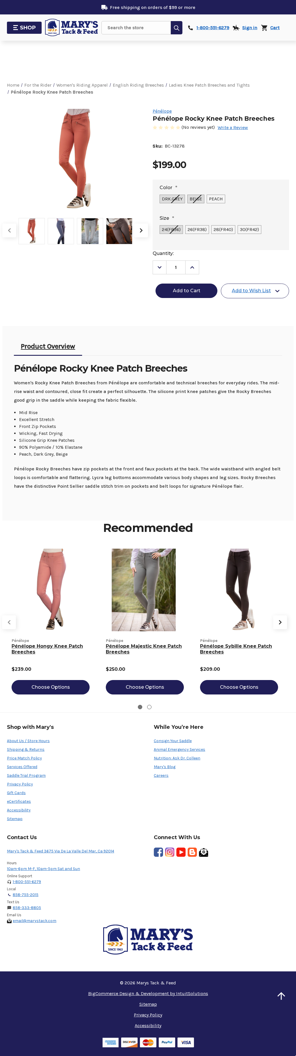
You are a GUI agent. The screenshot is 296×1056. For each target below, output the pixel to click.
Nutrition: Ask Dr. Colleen (177, 758)
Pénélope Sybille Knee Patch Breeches (236, 649)
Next (141, 230)
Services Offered (22, 766)
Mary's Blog (164, 766)
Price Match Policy (24, 758)
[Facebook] (158, 852)
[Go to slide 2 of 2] (149, 707)
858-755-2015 (25, 894)
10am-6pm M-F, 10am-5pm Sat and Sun (43, 868)
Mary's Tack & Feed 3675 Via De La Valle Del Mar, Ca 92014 (60, 851)
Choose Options (51, 687)
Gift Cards (16, 792)
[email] (203, 852)
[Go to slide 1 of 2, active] (140, 707)
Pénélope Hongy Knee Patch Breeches (47, 649)
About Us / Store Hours (28, 740)
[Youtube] (181, 852)
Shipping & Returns (26, 749)
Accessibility (19, 810)
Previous (9, 230)
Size (167, 218)
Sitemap (15, 818)
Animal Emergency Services (179, 749)
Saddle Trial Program (26, 775)
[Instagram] (169, 852)
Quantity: (163, 253)
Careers (161, 775)
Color (168, 187)
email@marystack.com (34, 920)
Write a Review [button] (233, 127)
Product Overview (48, 346)
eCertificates (19, 801)
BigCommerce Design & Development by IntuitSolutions (148, 993)
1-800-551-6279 (27, 881)
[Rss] (192, 852)
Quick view (50, 590)
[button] (281, 996)
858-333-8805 (27, 907)
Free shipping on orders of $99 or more (152, 7)
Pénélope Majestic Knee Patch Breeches (144, 649)
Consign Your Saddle (173, 740)
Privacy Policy (20, 784)
